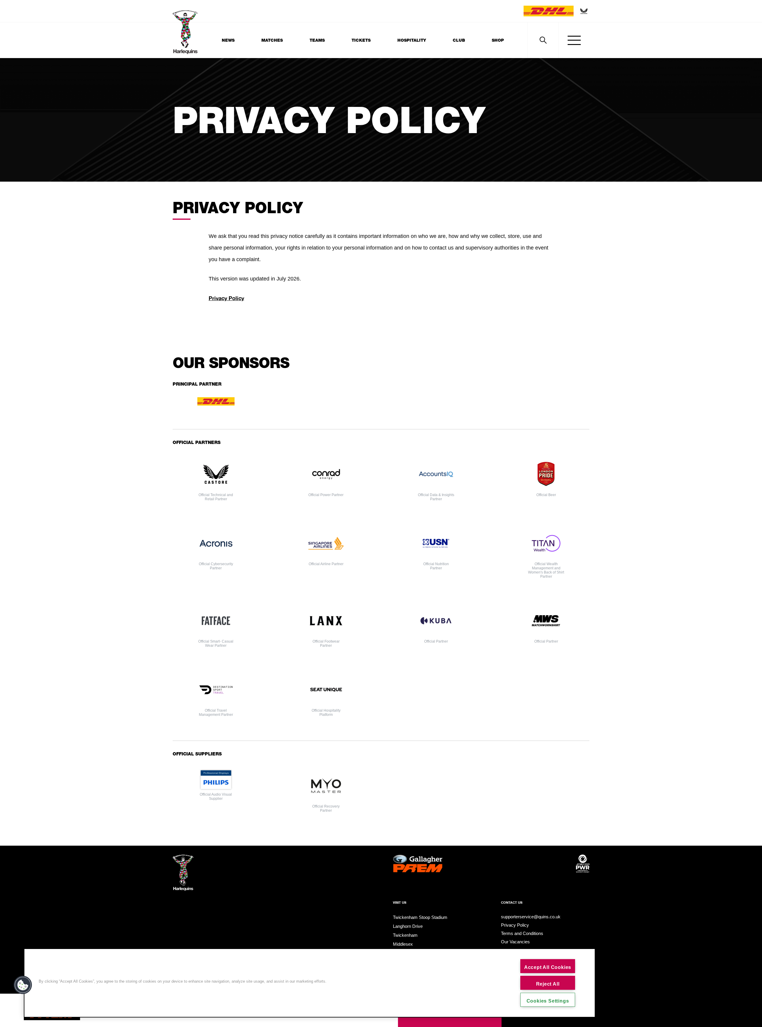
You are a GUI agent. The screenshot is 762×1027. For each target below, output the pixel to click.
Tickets (361, 40)
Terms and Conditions (522, 933)
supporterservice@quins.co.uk (530, 916)
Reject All (548, 984)
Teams (317, 40)
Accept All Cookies (547, 967)
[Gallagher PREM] (418, 873)
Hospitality (411, 40)
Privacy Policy (515, 925)
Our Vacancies (515, 941)
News (228, 40)
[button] (22, 985)
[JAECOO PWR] (582, 873)
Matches (272, 40)
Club (459, 40)
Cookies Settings (548, 1000)
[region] (309, 982)
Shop (498, 40)
